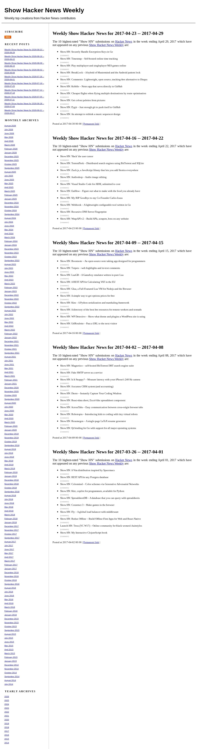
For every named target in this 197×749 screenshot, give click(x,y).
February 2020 (11, 426)
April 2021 (8, 372)
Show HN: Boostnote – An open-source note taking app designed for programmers (102, 261)
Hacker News (123, 41)
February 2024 (11, 241)
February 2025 (11, 195)
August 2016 (10, 588)
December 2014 (11, 665)
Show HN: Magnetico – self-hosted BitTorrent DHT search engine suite (97, 365)
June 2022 (9, 318)
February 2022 (11, 334)
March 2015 (9, 653)
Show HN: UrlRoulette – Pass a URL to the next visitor (88, 323)
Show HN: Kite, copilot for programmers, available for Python (92, 491)
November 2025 (11, 160)
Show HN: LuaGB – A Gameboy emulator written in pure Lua (92, 274)
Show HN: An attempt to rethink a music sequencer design (90, 114)
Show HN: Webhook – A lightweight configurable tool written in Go (95, 204)
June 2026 (9, 133)
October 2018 (10, 488)
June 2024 (9, 226)
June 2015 (9, 642)
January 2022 (10, 337)
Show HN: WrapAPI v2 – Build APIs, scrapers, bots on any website (94, 218)
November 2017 (11, 530)
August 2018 (10, 495)
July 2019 (8, 453)
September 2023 (11, 260)
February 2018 (11, 519)
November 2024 (11, 206)
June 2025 (9, 180)
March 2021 (9, 376)
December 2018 (11, 480)
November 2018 (11, 484)
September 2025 (11, 168)
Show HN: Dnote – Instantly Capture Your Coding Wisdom (90, 393)
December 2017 (11, 526)
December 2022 (11, 295)
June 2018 (9, 503)
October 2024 (10, 210)
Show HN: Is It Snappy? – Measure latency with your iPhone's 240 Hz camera (100, 379)
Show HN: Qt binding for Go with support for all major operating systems (98, 428)
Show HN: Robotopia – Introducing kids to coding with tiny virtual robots (99, 414)
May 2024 (8, 230)
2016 (6, 735)
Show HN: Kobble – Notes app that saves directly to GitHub (91, 86)
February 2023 (11, 287)
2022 (6, 712)
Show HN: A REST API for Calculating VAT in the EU (87, 281)
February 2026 (11, 149)
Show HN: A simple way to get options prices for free (87, 295)
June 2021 (9, 364)
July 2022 (8, 314)
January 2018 (10, 522)
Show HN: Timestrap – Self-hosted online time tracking (89, 58)
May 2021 (8, 368)
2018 (6, 727)
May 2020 (8, 415)
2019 (6, 723)
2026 (6, 696)
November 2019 (11, 438)
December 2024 (11, 203)
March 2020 (9, 422)
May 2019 (8, 461)
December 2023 (11, 249)
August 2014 (10, 680)
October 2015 (10, 626)
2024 (6, 704)
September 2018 (11, 492)
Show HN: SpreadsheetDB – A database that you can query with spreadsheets (100, 498)
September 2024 (11, 214)
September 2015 (11, 630)
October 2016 (10, 580)
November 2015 (11, 623)
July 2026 (8, 129)
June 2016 (9, 596)
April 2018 (8, 511)
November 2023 (11, 253)
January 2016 (10, 615)
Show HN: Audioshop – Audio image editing (83, 177)
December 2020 (11, 388)
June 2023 (9, 272)
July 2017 (8, 545)
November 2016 (11, 576)
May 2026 (8, 137)
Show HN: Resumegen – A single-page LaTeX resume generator (93, 421)
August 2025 (10, 172)
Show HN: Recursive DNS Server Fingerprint (83, 211)
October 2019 (10, 441)
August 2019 (10, 449)
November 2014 (11, 669)
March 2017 (9, 561)
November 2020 (11, 391)
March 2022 (9, 330)
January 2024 (10, 245)
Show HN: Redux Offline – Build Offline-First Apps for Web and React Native (100, 518)
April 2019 (8, 465)
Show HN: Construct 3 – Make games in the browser (87, 504)
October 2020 (10, 395)
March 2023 (9, 284)
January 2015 (10, 661)
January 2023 (10, 291)
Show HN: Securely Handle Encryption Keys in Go (86, 51)
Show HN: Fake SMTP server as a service (81, 372)
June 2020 (9, 411)
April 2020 (8, 418)
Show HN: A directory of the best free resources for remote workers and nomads (101, 309)
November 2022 (11, 299)
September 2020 (11, 399)
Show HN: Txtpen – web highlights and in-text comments (90, 268)
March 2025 (9, 191)
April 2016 (8, 603)
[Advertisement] (124, 561)
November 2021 (11, 345)
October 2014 (10, 673)
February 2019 (11, 472)
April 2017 (8, 557)
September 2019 (11, 445)
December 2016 (11, 572)
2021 (6, 716)
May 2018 (8, 507)
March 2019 (9, 468)
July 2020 (8, 407)
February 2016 (11, 611)
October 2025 (10, 164)
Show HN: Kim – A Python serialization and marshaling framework (94, 302)
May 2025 (8, 183)
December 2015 (11, 619)
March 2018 (9, 515)
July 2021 (8, 361)
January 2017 (10, 569)
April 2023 (8, 280)
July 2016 (8, 592)
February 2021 (11, 380)
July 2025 (8, 176)
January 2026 (10, 153)
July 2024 (8, 222)
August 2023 (10, 264)
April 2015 (8, 649)
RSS (8, 37)
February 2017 (11, 565)
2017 (6, 731)
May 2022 (8, 322)
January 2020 (10, 430)
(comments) (64, 55)
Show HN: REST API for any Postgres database (84, 477)
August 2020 (10, 403)
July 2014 (8, 684)
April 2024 (8, 233)
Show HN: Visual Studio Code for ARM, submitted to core (90, 184)
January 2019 (10, 476)
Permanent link (91, 123)
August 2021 (10, 357)
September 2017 (11, 538)
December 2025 (11, 156)
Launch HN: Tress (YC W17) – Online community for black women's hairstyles (101, 525)
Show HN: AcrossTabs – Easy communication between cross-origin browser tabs (101, 407)
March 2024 (9, 237)
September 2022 (11, 307)
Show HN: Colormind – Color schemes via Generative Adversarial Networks (99, 484)
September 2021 (11, 353)
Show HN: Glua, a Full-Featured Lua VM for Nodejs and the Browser (95, 288)
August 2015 (10, 634)
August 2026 (10, 126)
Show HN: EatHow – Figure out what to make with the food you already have (100, 191)
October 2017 (10, 534)
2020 (6, 720)
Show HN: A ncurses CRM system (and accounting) (86, 386)
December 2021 (11, 341)
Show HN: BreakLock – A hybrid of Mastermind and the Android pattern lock (100, 72)
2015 (6, 739)
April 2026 (8, 141)
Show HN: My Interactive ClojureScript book (83, 532)
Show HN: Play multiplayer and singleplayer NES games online (93, 65)
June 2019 (9, 457)
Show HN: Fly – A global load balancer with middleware (89, 511)
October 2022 (10, 303)
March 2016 (9, 607)
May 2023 (8, 276)
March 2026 (9, 145)
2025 (6, 700)
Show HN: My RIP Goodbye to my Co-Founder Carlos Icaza (91, 197)
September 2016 (11, 584)
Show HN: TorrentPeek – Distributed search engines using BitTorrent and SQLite (102, 163)
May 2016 (8, 599)
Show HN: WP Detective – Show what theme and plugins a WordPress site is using (102, 316)
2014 (6, 743)
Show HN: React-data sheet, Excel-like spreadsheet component (92, 400)
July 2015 (8, 638)
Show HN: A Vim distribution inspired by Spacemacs (87, 470)
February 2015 (11, 657)
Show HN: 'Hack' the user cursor (76, 156)
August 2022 (10, 310)
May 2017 (8, 553)
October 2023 (10, 257)
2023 (6, 708)
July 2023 (8, 268)
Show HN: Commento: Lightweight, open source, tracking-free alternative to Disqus (103, 79)
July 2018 (8, 499)
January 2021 (10, 384)
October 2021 (10, 349)
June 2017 (9, 549)
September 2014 (11, 676)
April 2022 (8, 326)
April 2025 (8, 187)
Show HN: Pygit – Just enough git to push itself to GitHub (90, 107)
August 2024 (10, 218)
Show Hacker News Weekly (44, 10)
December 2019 (11, 434)
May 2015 (8, 646)
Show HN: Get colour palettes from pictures (82, 100)
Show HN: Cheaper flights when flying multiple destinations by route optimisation (103, 93)
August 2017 (10, 542)
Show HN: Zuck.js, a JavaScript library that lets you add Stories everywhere (99, 170)
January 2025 (10, 199)
